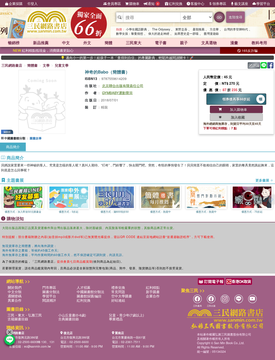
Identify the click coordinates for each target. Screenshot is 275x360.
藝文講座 (241, 3)
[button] (272, 199)
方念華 (214, 29)
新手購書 (153, 291)
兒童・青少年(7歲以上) (126, 315)
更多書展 (262, 180)
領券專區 (219, 3)
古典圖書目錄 (68, 318)
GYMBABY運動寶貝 (117, 92)
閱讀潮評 (49, 300)
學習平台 (263, 3)
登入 (34, 3)
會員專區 (114, 3)
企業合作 (153, 296)
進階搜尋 (235, 17)
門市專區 (49, 287)
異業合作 (14, 300)
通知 (153, 3)
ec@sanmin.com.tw (37, 346)
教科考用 (259, 42)
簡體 (108, 42)
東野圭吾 (181, 29)
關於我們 (14, 287)
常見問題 (118, 291)
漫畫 (234, 42)
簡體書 (32, 65)
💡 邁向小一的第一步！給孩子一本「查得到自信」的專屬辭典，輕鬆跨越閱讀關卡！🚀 (119, 58)
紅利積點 (153, 287)
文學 (46, 65)
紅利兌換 (175, 3)
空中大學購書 (121, 296)
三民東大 (133, 42)
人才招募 (83, 287)
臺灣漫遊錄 (211, 33)
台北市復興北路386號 (23, 337)
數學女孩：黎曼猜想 (129, 33)
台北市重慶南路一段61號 (128, 337)
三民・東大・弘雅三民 (25, 315)
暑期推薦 (198, 29)
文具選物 (209, 42)
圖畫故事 (36, 138)
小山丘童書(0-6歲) (72, 315)
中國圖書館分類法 (90, 291)
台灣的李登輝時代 (236, 29)
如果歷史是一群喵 (186, 33)
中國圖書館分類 (14, 138)
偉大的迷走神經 (158, 33)
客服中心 (197, 3)
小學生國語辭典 (136, 29)
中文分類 (14, 291)
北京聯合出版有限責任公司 (122, 85)
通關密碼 (14, 296)
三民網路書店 (12, 65)
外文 (87, 42)
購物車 (134, 3)
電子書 (161, 42)
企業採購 (16, 3)
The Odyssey (161, 29)
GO (219, 17)
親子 (184, 42)
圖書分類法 (51, 291)
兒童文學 (62, 65)
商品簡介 (13, 146)
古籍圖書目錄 (18, 318)
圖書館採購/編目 (89, 296)
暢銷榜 (14, 42)
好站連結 (118, 300)
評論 (256, 65)
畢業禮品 (116, 318)
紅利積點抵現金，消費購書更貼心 (43, 50)
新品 (41, 42)
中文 (66, 42)
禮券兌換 (118, 287)
